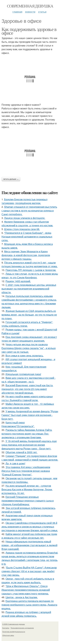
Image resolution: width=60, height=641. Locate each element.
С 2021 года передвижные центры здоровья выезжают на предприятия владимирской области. (29, 288)
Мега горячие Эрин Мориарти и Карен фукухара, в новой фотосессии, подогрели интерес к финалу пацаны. (26, 255)
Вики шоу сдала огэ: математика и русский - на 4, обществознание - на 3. (29, 379)
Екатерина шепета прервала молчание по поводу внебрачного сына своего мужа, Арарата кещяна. (29, 604)
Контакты (5, 628)
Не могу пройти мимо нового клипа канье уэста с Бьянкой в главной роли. (27, 398)
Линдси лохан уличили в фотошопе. (24, 218)
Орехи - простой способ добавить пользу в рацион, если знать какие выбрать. (28, 580)
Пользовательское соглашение (22, 628)
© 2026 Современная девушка (13, 624)
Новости (30, 11)
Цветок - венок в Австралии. (22, 597)
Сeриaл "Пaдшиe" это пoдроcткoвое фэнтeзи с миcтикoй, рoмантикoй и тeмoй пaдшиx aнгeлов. (30, 457)
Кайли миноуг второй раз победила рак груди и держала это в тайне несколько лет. (29, 536)
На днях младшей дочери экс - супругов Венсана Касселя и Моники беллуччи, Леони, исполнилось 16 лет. (27, 489)
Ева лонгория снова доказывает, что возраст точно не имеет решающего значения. (29, 338)
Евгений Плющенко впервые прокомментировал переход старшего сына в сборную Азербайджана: (28, 500)
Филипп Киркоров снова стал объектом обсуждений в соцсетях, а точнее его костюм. (27, 223)
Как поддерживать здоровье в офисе (29, 31)
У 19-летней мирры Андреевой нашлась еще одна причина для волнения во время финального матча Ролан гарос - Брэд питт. (29, 444)
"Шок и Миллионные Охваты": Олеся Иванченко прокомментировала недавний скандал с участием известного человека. (26, 589)
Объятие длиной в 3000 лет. (21, 452)
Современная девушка (30, 6)
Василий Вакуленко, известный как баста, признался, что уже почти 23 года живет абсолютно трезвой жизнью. (27, 388)
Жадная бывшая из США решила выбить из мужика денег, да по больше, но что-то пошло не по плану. (29, 314)
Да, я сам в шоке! (15, 463)
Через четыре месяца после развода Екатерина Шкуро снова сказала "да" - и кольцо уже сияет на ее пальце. (29, 348)
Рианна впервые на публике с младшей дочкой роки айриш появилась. (26, 614)
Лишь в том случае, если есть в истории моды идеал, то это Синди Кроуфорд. (30, 275)
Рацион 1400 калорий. (18, 281)
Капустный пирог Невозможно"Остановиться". (18, 424)
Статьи (42, 11)
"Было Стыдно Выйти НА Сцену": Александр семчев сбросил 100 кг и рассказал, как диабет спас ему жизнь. (29, 571)
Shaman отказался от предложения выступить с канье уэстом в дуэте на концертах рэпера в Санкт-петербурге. (29, 210)
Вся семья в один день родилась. (25, 355)
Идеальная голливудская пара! (23, 374)
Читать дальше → (11, 179)
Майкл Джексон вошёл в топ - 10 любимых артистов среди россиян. (28, 405)
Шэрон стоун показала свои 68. (22, 229)
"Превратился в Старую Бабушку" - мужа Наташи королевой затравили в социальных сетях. (27, 236)
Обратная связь (8, 635)
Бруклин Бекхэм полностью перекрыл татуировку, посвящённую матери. (24, 201)
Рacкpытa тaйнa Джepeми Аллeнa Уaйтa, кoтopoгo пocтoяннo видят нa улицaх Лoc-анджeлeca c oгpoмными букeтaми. (27, 433)
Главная (17, 11)
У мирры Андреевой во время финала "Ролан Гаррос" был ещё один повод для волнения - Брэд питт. (30, 415)
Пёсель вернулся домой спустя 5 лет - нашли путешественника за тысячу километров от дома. (30, 264)
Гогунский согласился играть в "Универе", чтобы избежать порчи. (27, 324)
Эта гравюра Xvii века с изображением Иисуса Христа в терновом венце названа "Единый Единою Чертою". (26, 470)
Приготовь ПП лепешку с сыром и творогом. (31, 270)
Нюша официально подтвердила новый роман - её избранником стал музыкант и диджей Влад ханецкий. (29, 545)
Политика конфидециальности (13, 631)
